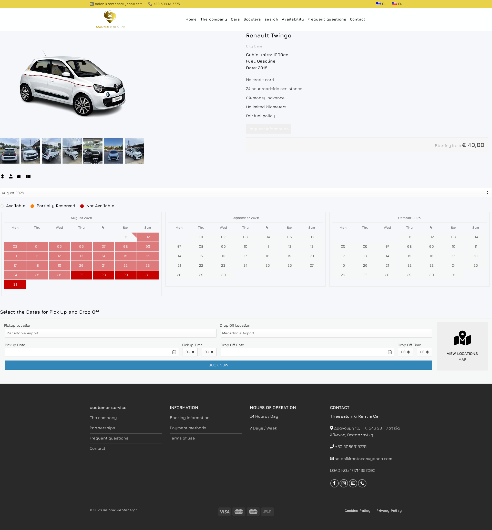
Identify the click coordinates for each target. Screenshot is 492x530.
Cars (235, 19)
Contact (357, 19)
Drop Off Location (235, 325)
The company (213, 19)
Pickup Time (192, 345)
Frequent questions (327, 19)
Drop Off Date (232, 345)
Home (191, 19)
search (271, 19)
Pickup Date (15, 345)
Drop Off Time (409, 345)
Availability (293, 19)
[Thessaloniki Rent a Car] (115, 19)
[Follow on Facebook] (334, 483)
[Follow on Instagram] (344, 483)
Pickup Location (18, 325)
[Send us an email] (353, 483)
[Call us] (362, 483)
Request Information (269, 128)
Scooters (252, 19)
